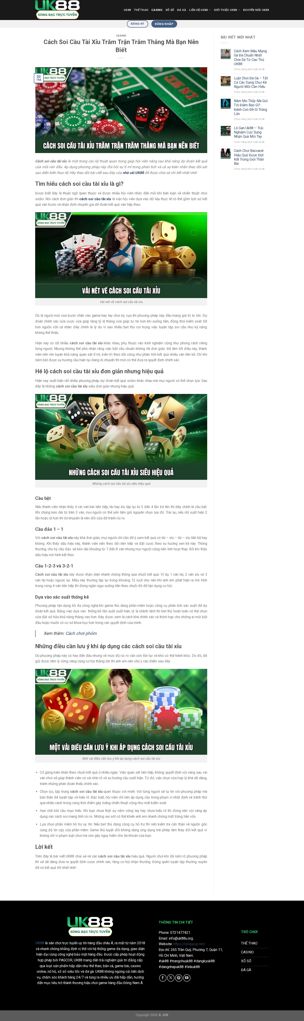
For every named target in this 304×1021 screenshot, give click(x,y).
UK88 (127, 10)
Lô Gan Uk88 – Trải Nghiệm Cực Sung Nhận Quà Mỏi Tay (248, 132)
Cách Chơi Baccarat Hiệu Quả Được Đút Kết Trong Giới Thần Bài (249, 157)
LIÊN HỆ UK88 (198, 10)
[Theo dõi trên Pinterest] (178, 978)
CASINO (156, 10)
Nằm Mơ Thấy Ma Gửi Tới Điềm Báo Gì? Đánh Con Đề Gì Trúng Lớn (251, 107)
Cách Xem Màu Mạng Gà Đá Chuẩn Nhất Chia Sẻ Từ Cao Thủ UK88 (250, 57)
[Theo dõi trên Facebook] (162, 978)
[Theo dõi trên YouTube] (187, 978)
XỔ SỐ (170, 10)
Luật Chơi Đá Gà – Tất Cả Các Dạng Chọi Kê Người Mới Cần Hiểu (251, 82)
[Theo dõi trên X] (170, 978)
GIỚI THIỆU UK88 (225, 10)
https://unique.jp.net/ (189, 944)
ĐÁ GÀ (181, 10)
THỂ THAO (141, 10)
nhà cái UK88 (133, 173)
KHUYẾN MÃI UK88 (256, 10)
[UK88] (57, 10)
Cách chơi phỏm (81, 633)
